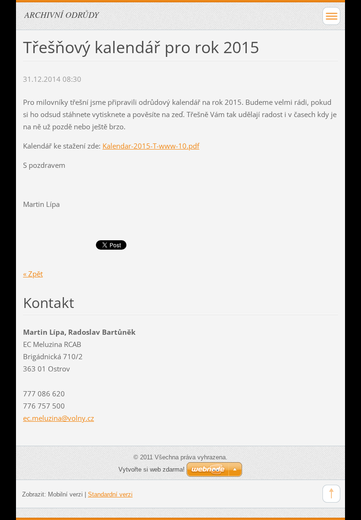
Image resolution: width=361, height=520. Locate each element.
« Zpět (33, 273)
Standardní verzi (110, 494)
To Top (331, 494)
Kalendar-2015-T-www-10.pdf (150, 145)
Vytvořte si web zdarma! (151, 469)
